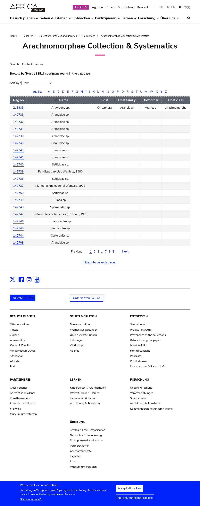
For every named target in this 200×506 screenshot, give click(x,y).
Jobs (72, 461)
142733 (18, 115)
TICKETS (81, 7)
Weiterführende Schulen (84, 393)
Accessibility (17, 340)
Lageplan (75, 456)
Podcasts (135, 356)
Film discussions (140, 351)
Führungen (76, 340)
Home (13, 36)
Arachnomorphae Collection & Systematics (125, 36)
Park (12, 366)
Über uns (77, 422)
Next (125, 251)
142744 (18, 236)
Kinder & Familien (20, 345)
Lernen (75, 380)
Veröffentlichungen (141, 393)
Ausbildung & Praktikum (85, 403)
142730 (18, 136)
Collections (88, 36)
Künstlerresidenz (20, 398)
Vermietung (126, 7)
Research (27, 36)
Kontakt (142, 7)
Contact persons (32, 64)
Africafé (14, 361)
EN (173, 7)
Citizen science (18, 388)
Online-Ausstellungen (83, 335)
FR (167, 7)
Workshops (77, 345)
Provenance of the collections (148, 335)
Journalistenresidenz (22, 403)
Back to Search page (100, 262)
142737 (18, 186)
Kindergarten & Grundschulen (88, 388)
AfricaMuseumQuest (22, 351)
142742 (18, 150)
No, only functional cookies (135, 498)
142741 (18, 157)
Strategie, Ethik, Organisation (87, 430)
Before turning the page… (145, 340)
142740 (18, 164)
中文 (187, 7)
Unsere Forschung (141, 388)
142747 (18, 214)
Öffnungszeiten (19, 324)
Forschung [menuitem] (146, 20)
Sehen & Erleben (83, 316)
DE (180, 7)
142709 (18, 243)
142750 (18, 193)
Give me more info (31, 499)
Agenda (97, 7)
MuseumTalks (138, 345)
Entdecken (139, 316)
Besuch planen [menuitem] (22, 20)
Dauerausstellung (80, 324)
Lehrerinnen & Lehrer (83, 398)
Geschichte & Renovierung (86, 435)
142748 (18, 207)
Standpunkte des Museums (86, 440)
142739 (18, 171)
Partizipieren (20, 380)
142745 (18, 228)
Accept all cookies (129, 488)
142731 (18, 129)
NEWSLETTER (22, 298)
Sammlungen (138, 324)
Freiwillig (15, 409)
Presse (110, 7)
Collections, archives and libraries (58, 36)
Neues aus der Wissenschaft (147, 366)
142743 (18, 143)
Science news (138, 398)
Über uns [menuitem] (167, 20)
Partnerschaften (79, 446)
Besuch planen (22, 316)
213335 (18, 108)
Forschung (139, 380)
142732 (18, 122)
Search (14, 64)
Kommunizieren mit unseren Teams (151, 409)
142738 (18, 179)
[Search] (188, 18)
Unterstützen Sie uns (86, 298)
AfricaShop (16, 356)
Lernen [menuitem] (127, 20)
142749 (18, 200)
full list (37, 92)
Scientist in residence (22, 393)
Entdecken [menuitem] (81, 20)
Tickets (14, 330)
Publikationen (138, 361)
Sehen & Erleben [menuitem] (54, 20)
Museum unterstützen (23, 414)
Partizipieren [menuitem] (105, 20)
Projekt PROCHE (140, 330)
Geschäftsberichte (81, 451)
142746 (18, 221)
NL (161, 7)
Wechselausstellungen (83, 330)
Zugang (14, 335)
